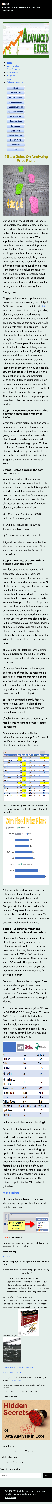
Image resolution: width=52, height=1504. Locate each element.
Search (47, 1475)
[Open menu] (3, 15)
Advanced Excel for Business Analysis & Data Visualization (25, 1494)
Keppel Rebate (11, 1193)
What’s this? (6, 1257)
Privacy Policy (16, 1380)
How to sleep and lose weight (14, 1372)
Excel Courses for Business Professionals (18, 1367)
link (43, 306)
